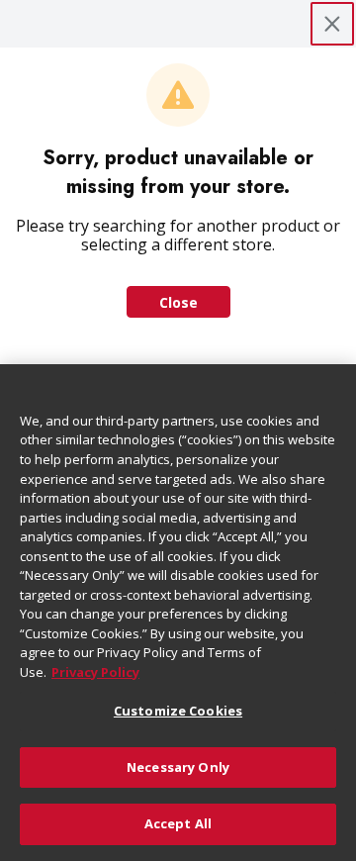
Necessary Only (178, 767)
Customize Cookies (178, 710)
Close (178, 302)
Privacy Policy (95, 672)
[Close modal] (332, 24)
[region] (178, 612)
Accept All (178, 823)
